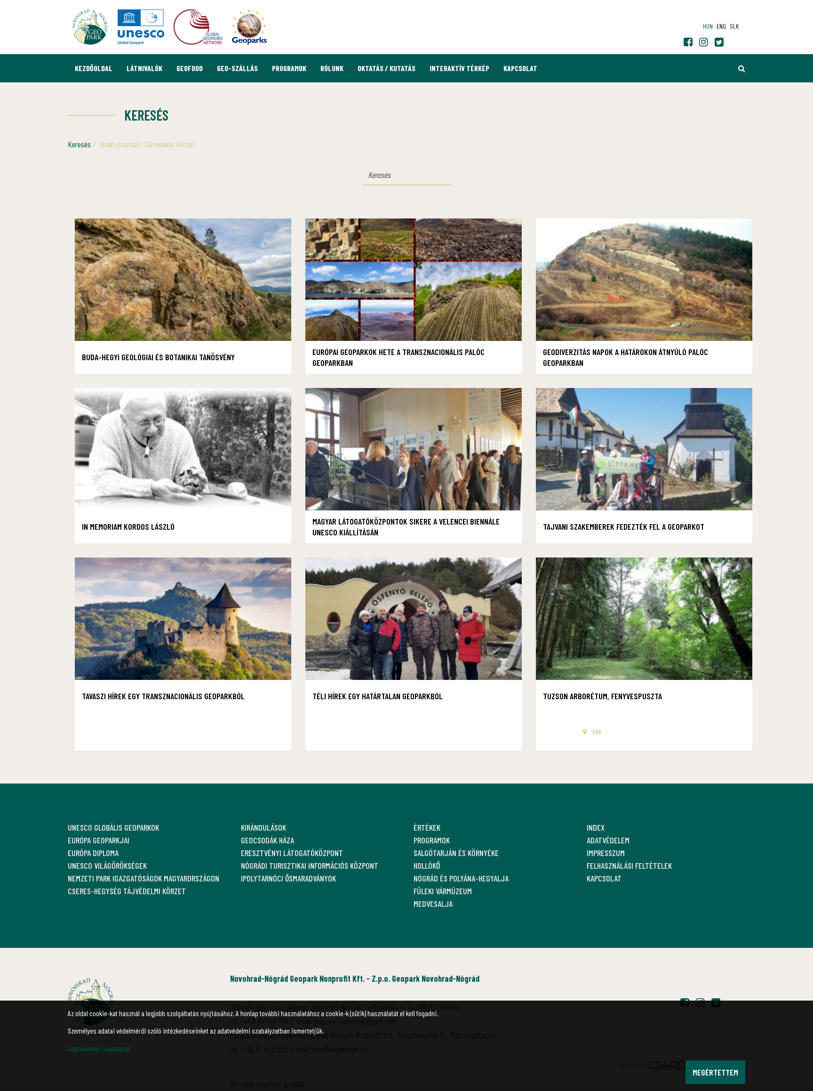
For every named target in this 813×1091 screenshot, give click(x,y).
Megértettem (715, 1072)
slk (734, 26)
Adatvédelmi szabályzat (99, 1048)
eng (721, 26)
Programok (289, 68)
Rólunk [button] (331, 68)
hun (708, 26)
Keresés (79, 144)
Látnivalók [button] (144, 68)
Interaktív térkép (459, 68)
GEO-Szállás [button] (237, 68)
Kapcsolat (520, 68)
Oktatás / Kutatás (386, 68)
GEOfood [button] (189, 68)
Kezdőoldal (93, 68)
